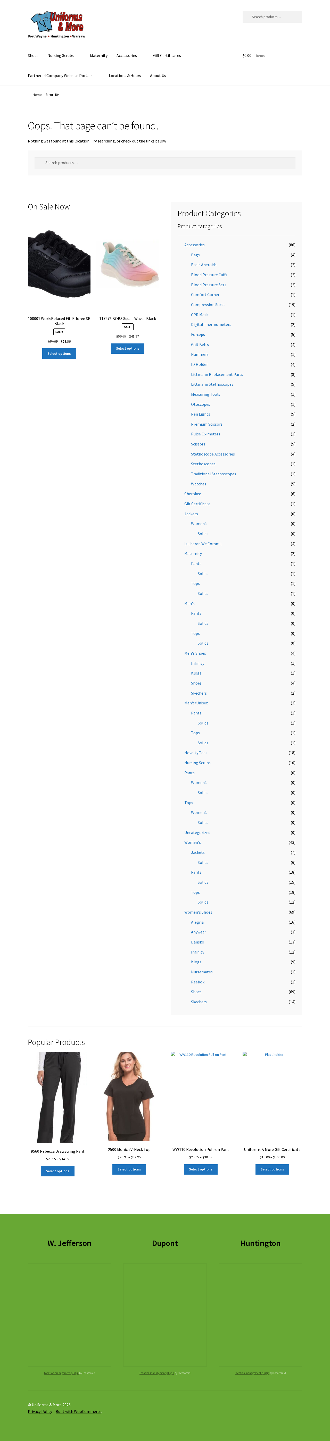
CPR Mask (199, 314)
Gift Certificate (197, 503)
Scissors (198, 443)
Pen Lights (200, 414)
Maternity (99, 55)
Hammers (200, 354)
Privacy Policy (40, 1411)
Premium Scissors (206, 424)
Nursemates (202, 971)
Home (37, 94)
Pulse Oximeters (205, 433)
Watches (198, 483)
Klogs (196, 673)
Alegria (197, 922)
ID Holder (199, 364)
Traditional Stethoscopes (213, 473)
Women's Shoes (198, 912)
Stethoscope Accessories (213, 454)
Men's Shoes (195, 653)
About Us (158, 75)
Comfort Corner (205, 294)
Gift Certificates (167, 55)
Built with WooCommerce (78, 1411)
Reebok (197, 981)
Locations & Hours (125, 75)
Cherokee (192, 493)
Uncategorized (197, 832)
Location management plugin (61, 1373)
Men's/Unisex (196, 702)
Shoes (33, 55)
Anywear (198, 931)
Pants (196, 563)
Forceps (198, 334)
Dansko (197, 942)
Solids (203, 533)
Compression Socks (208, 304)
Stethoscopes (203, 463)
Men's (189, 603)
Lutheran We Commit (203, 543)
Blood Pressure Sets (208, 284)
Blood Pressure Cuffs (209, 274)
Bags (195, 254)
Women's (192, 842)
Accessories (127, 55)
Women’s (199, 523)
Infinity (197, 663)
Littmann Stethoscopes (212, 384)
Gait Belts (200, 344)
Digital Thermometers (211, 324)
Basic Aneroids (204, 264)
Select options (59, 353)
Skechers (199, 693)
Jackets (191, 513)
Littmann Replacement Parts (217, 374)
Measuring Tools (205, 394)
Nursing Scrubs (60, 55)
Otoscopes (200, 404)
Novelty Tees (195, 752)
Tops (195, 583)
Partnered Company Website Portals (60, 75)
